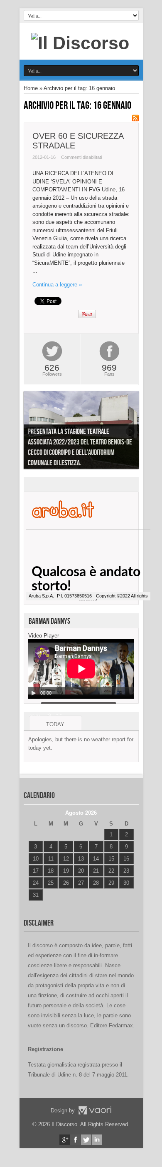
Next (130, 431)
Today (55, 724)
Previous (32, 431)
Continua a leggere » (57, 284)
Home (31, 88)
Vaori (94, 1110)
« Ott (34, 905)
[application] (81, 669)
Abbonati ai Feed (135, 118)
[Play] (33, 693)
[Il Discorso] (80, 43)
